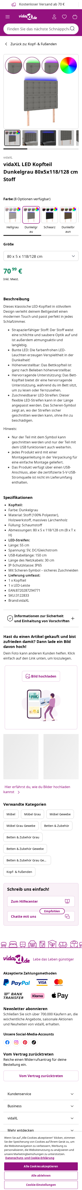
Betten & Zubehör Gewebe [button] (25, 849)
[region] (41, 1161)
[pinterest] (25, 1042)
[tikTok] (34, 1042)
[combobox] (41, 28)
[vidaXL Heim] (27, 17)
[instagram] (16, 1042)
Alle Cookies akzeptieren (41, 1166)
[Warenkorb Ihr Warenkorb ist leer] (75, 16)
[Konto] (54, 16)
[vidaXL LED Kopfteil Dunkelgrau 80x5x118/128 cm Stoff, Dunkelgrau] (41, 91)
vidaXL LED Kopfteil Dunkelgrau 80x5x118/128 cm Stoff (40, 172)
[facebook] (7, 1042)
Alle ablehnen (41, 1175)
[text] (12, 272)
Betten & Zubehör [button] (56, 826)
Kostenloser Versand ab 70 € (41, 4)
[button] (12, 220)
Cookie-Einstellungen (41, 1185)
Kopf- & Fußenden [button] (19, 872)
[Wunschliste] (64, 16)
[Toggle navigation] (8, 17)
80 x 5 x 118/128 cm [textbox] (24, 256)
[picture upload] (41, 705)
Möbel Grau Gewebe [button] (21, 826)
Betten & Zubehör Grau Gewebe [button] (29, 860)
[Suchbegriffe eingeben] (72, 28)
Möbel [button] (11, 814)
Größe (8, 244)
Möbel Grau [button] (32, 814)
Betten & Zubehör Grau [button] (23, 837)
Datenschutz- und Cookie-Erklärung (29, 1158)
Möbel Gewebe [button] (60, 814)
